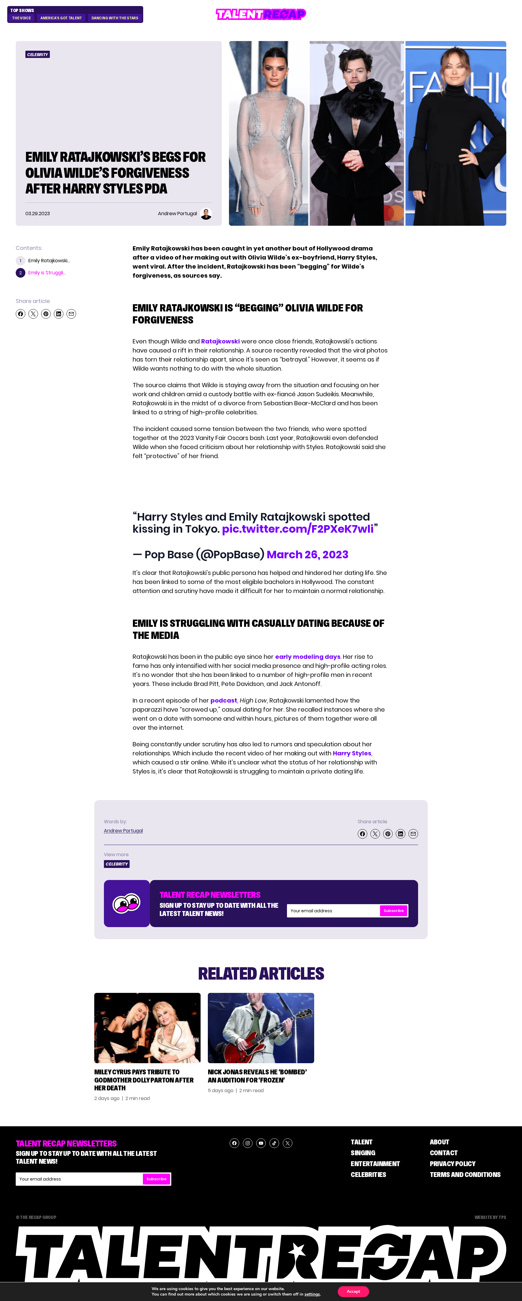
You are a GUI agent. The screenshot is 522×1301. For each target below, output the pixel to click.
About (440, 1142)
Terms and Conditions (465, 1174)
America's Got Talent (61, 18)
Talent (361, 1142)
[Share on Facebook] (20, 314)
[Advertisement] (261, 483)
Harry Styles (352, 753)
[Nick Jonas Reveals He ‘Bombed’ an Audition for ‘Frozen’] (261, 1028)
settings (312, 1294)
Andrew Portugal (123, 830)
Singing (363, 1153)
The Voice (21, 18)
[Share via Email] (71, 314)
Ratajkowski (220, 341)
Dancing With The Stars (115, 18)
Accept (353, 1291)
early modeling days (307, 656)
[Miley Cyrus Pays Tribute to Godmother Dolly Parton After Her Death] (147, 1028)
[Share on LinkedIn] (58, 314)
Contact (444, 1153)
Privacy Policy (452, 1163)
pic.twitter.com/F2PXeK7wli (298, 529)
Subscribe (394, 910)
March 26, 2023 (308, 554)
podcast (224, 700)
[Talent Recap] (261, 14)
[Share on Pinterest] (46, 314)
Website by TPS (490, 1217)
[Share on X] (33, 314)
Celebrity (37, 54)
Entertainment (375, 1163)
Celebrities (368, 1174)
